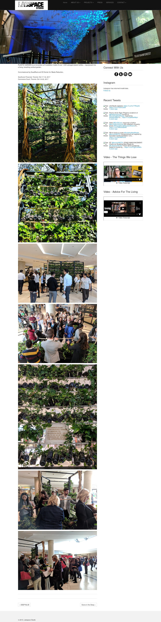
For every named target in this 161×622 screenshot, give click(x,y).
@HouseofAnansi (129, 126)
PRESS (99, 2)
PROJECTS (88, 2)
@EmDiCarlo (117, 123)
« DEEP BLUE (24, 605)
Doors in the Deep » (89, 605)
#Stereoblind (118, 126)
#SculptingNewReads (116, 116)
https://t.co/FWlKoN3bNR (118, 127)
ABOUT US (75, 2)
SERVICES (110, 2)
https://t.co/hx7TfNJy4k (132, 106)
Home (65, 2)
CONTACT (121, 2)
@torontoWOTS (114, 134)
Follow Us (107, 90)
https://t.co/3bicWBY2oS (117, 137)
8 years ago (113, 119)
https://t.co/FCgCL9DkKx (133, 147)
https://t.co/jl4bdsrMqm (130, 117)
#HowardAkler (114, 117)
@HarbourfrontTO (115, 114)
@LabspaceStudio (115, 146)
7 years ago (113, 109)
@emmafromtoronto (116, 124)
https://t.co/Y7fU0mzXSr (117, 107)
